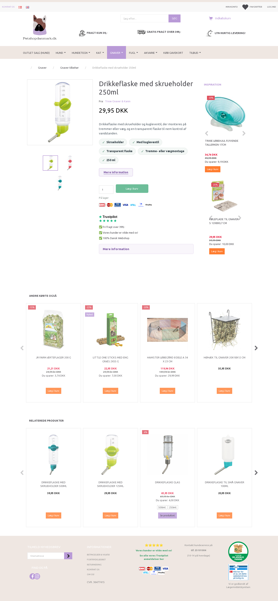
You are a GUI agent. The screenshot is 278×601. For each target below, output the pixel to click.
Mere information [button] (116, 249)
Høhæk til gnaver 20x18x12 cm (224, 357)
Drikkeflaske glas (167, 482)
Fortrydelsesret (96, 559)
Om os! (90, 574)
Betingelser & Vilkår (98, 555)
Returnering (94, 565)
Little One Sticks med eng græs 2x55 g (110, 359)
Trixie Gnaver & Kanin (117, 101)
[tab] (146, 249)
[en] (27, 7)
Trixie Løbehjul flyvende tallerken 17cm (221, 142)
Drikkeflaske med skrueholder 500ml (53, 484)
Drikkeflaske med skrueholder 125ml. (110, 484)
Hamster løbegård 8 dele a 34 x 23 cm (167, 359)
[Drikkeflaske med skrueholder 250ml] (60, 112)
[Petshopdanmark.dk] (40, 27)
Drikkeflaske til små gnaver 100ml (224, 484)
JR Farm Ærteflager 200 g (53, 357)
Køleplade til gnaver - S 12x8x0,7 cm (224, 221)
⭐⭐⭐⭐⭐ (154, 545)
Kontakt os (8, 7)
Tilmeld (68, 555)
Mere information (116, 172)
